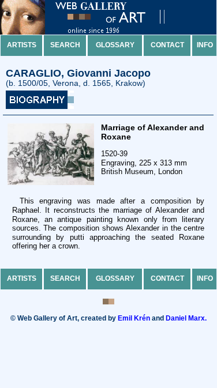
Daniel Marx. (186, 318)
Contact (167, 45)
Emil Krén (134, 318)
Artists (21, 45)
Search (65, 45)
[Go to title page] (92, 32)
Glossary (115, 45)
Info (205, 45)
